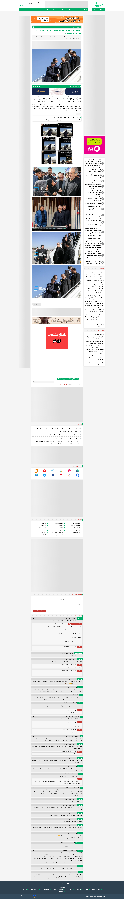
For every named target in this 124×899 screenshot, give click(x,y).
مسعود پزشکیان (68, 378)
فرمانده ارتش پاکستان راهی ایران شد (93, 203)
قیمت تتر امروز (77, 530)
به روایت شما (36, 10)
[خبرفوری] (96, 4)
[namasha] (61, 477)
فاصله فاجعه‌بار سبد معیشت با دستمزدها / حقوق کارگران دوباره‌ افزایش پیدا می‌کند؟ (63, 120)
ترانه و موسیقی (43, 525)
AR (39, 3)
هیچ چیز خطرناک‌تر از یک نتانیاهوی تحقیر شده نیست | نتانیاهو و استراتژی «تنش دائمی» (94, 351)
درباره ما (68, 883)
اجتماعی (79, 10)
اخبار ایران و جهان (76, 527)
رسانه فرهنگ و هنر (76, 523)
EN (37, 3)
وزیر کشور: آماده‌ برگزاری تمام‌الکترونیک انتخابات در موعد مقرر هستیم (93, 175)
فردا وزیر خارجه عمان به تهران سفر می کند (93, 215)
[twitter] (64, 385)
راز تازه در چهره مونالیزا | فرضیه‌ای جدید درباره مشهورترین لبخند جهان (95, 363)
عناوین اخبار (95, 10)
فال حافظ (79, 889)
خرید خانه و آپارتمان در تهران (57, 532)
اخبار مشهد (44, 523)
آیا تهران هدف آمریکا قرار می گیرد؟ (95, 334)
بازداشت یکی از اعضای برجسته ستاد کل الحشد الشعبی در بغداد (93, 181)
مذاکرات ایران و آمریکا (58, 889)
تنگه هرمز (61, 891)
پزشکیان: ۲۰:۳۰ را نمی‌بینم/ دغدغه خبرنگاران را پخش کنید (67, 438)
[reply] (33, 618)
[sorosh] (77, 477)
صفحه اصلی (102, 10)
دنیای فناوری (61, 527)
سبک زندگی (68, 10)
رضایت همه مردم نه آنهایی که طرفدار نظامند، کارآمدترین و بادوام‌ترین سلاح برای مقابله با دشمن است (93, 209)
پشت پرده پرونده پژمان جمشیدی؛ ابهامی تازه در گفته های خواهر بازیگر (65, 117)
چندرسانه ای (29, 10)
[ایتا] (36, 472)
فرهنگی (48, 10)
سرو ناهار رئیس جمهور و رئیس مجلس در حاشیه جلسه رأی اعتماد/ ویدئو (63, 435)
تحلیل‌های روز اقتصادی (59, 523)
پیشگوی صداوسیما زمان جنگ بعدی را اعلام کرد (93, 281)
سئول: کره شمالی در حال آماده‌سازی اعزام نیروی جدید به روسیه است (93, 262)
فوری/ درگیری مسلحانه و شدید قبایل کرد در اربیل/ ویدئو (94, 325)
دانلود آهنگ (77, 535)
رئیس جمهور (75, 378)
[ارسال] (76, 86)
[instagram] (69, 477)
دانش (63, 10)
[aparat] (69, 472)
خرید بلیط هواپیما (76, 532)
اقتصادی (85, 10)
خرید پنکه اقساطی (59, 530)
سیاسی (90, 10)
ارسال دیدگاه (39, 611)
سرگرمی (43, 10)
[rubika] (61, 472)
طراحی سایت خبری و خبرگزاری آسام (26, 896)
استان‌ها (53, 10)
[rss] (22, 6)
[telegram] (53, 472)
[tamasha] (45, 472)
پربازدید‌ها (102, 268)
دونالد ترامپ (69, 889)
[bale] (77, 472)
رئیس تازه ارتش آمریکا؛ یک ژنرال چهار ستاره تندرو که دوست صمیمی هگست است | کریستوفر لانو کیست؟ (94, 357)
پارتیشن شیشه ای (59, 535)
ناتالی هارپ (24, 889)
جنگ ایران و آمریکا (96, 889)
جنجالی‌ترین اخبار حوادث (75, 525)
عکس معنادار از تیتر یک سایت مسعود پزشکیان (69, 431)
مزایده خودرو (43, 532)
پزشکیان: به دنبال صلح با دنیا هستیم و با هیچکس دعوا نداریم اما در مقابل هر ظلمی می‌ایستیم (58, 428)
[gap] (36, 477)
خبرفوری (91, 896)
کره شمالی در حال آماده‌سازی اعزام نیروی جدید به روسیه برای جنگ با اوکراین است (93, 192)
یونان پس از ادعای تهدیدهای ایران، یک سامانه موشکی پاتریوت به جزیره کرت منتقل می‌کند (93, 198)
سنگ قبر (44, 530)
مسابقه (57, 883)
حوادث (74, 10)
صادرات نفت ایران (34, 889)
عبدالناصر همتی (46, 889)
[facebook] (60, 385)
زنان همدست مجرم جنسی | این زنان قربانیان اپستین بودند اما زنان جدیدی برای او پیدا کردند (93, 186)
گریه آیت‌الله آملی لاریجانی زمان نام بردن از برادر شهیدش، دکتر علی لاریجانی (94, 310)
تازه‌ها (102, 156)
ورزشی (58, 10)
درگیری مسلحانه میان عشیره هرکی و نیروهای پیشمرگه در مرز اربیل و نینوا (93, 170)
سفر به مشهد (60, 378)
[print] (78, 86)
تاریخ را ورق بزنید (42, 528)
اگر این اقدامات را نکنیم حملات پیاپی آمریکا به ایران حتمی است (94, 338)
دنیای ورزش (61, 525)
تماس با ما (62, 883)
